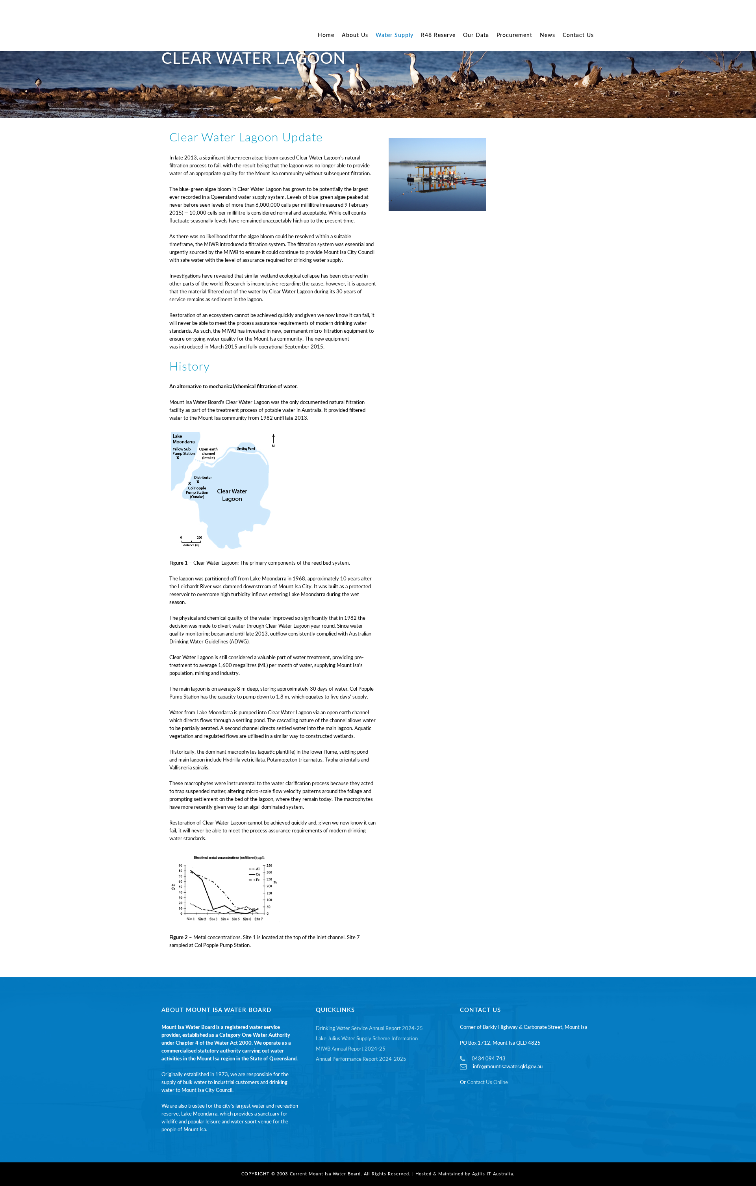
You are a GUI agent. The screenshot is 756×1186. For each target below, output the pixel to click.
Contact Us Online (487, 1082)
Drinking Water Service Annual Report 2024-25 (369, 1028)
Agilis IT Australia (492, 1174)
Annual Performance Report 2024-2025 (361, 1059)
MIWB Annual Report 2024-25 (350, 1049)
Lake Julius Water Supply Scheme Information (367, 1038)
